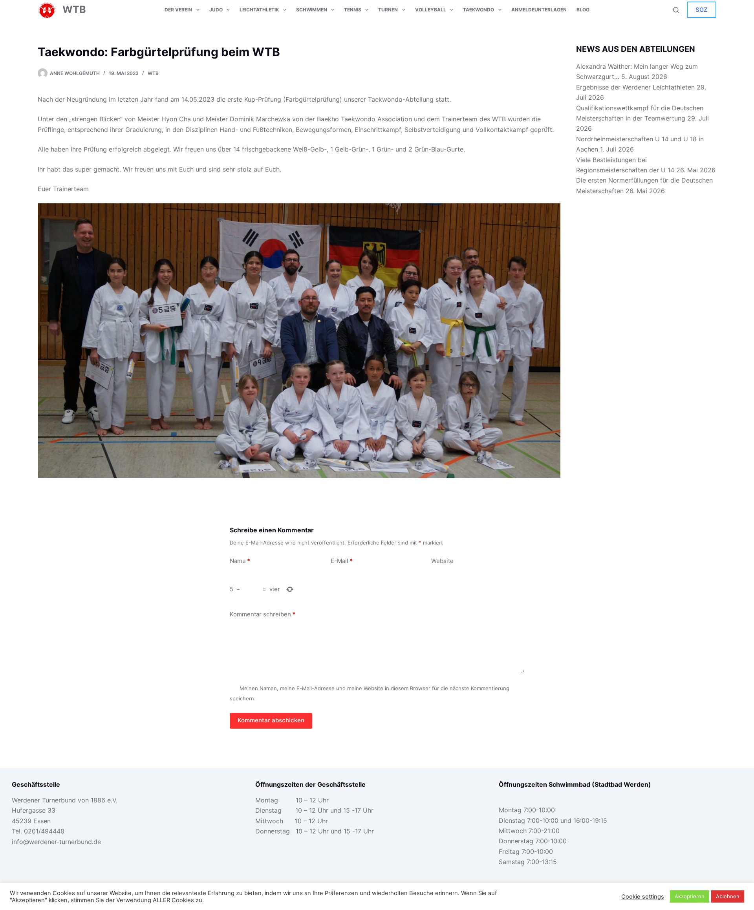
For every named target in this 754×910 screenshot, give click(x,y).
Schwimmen (311, 10)
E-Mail (342, 561)
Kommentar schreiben (262, 614)
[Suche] (676, 10)
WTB (74, 9)
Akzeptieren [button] (690, 896)
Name (240, 561)
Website (442, 561)
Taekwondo (478, 10)
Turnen (388, 10)
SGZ (701, 9)
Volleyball (430, 10)
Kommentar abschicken (271, 720)
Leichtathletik (259, 10)
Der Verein (178, 10)
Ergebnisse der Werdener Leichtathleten (635, 87)
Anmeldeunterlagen (539, 10)
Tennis (352, 10)
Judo (216, 10)
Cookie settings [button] (642, 896)
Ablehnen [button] (727, 896)
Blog (582, 10)
